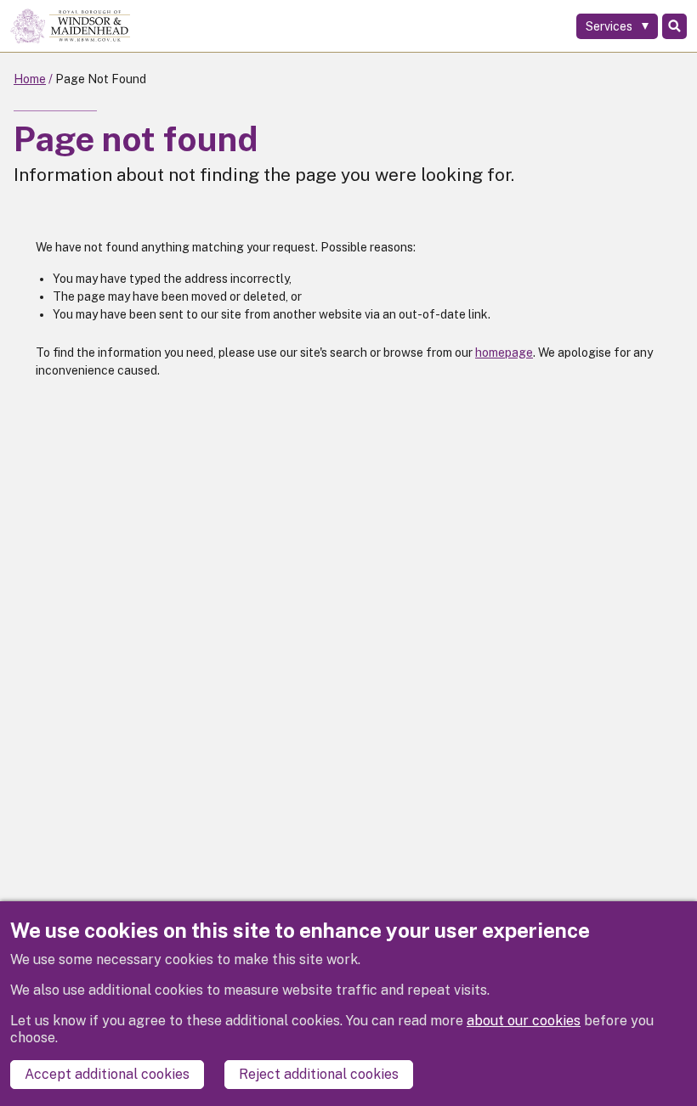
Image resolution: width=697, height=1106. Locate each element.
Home (30, 79)
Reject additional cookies (319, 1074)
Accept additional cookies (107, 1074)
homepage (504, 352)
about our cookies (524, 1021)
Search (674, 26)
